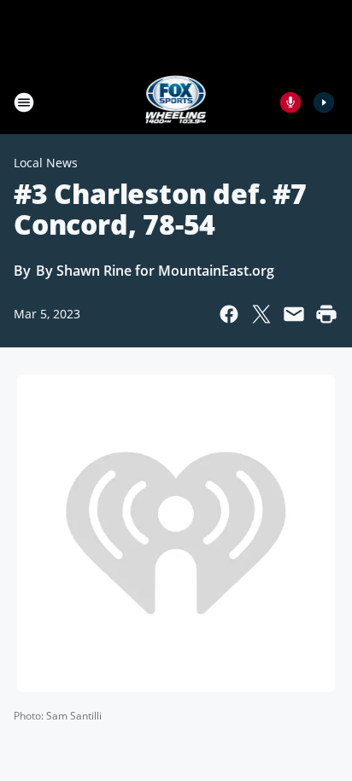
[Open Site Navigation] (24, 102)
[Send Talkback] (290, 102)
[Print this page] (326, 314)
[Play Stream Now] (324, 102)
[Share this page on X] (261, 314)
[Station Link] (176, 102)
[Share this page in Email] (294, 314)
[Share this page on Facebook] (229, 314)
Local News (46, 162)
